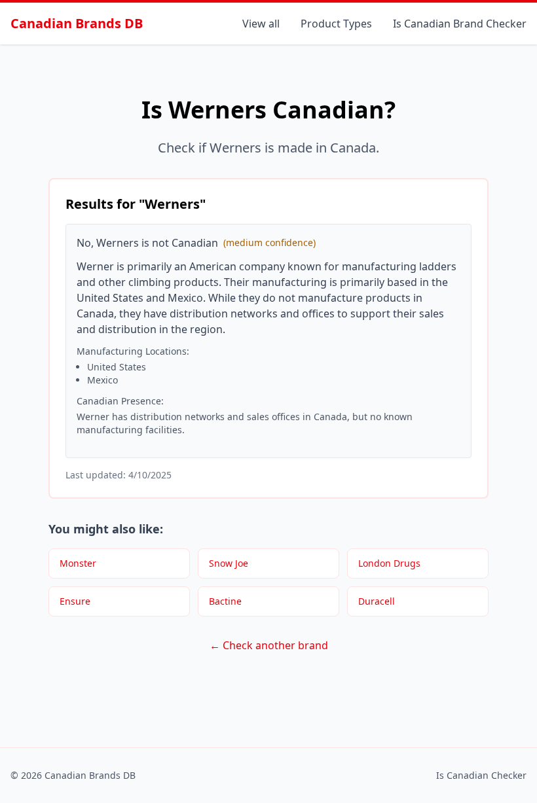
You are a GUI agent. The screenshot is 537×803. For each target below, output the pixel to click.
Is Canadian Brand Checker (460, 23)
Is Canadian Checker (481, 775)
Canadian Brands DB (76, 23)
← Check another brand (269, 645)
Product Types (336, 23)
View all (261, 23)
